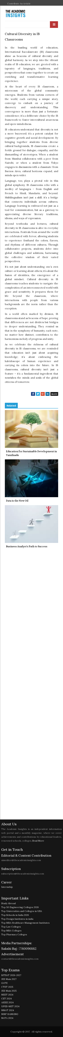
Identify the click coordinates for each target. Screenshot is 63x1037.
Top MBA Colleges (11, 930)
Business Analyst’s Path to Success (26, 546)
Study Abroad (8, 903)
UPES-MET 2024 (10, 1006)
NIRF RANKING (9, 1014)
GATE (4, 983)
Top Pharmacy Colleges (14, 934)
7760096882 (27, 948)
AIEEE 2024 (7, 1002)
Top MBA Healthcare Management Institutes (25, 922)
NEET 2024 (7, 994)
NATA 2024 (7, 1018)
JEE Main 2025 (9, 990)
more (54, 393)
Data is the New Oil (17, 500)
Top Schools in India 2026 (15, 915)
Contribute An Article (19, 3)
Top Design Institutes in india (17, 918)
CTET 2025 (7, 986)
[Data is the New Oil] (31, 478)
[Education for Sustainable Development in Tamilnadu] (31, 429)
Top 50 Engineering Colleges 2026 (20, 907)
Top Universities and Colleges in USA (21, 911)
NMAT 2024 (7, 1010)
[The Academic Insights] (23, 13)
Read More (38, 840)
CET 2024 (6, 998)
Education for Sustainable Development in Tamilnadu (31, 453)
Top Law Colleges (11, 926)
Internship (7, 886)
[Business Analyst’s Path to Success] (31, 524)
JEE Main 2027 (8, 979)
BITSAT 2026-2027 (11, 975)
